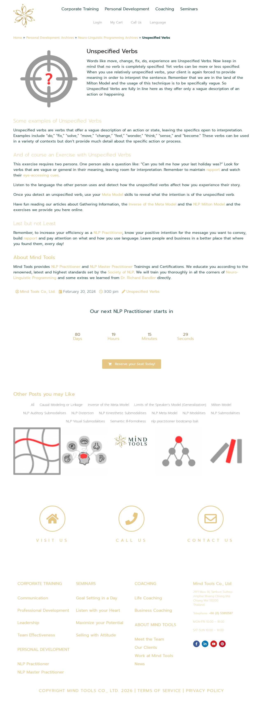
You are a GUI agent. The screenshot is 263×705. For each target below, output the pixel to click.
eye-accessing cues (41, 175)
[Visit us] (52, 519)
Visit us (52, 540)
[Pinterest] (222, 644)
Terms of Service (159, 690)
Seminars (189, 9)
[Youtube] (213, 644)
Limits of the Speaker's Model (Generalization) (170, 404)
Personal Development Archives (50, 37)
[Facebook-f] (196, 644)
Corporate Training (80, 9)
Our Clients (146, 647)
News (140, 664)
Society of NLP (121, 272)
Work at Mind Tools (154, 655)
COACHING (145, 583)
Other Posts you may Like (44, 394)
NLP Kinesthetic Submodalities (122, 413)
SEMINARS (86, 583)
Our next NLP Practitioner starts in (131, 311)
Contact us (210, 540)
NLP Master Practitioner (111, 267)
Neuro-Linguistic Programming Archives (108, 37)
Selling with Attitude (96, 635)
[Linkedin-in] (205, 644)
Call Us (136, 22)
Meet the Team (149, 639)
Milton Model (221, 404)
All (32, 404)
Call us (131, 540)
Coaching (164, 9)
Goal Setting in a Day (96, 598)
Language (158, 22)
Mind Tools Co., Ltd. (212, 583)
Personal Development (127, 9)
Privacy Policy (205, 690)
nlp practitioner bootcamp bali (174, 421)
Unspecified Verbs (112, 51)
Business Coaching (153, 610)
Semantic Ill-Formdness (128, 421)
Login (97, 22)
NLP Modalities (194, 413)
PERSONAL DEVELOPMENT (43, 649)
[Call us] (131, 519)
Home (17, 37)
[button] (131, 364)
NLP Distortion (83, 413)
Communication (32, 598)
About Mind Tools (34, 257)
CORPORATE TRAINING (39, 583)
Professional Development (43, 610)
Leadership (28, 623)
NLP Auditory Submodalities (44, 413)
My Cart (116, 22)
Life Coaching (148, 598)
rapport (213, 170)
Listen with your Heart (98, 610)
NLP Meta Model (164, 413)
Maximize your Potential (99, 623)
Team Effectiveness (36, 635)
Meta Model (112, 194)
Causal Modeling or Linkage (61, 404)
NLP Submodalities (225, 413)
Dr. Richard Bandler (138, 278)
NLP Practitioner (108, 233)
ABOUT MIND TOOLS (155, 625)
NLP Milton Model (209, 204)
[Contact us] (211, 519)
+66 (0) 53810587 (221, 613)
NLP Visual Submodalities (85, 421)
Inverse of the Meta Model (152, 204)
